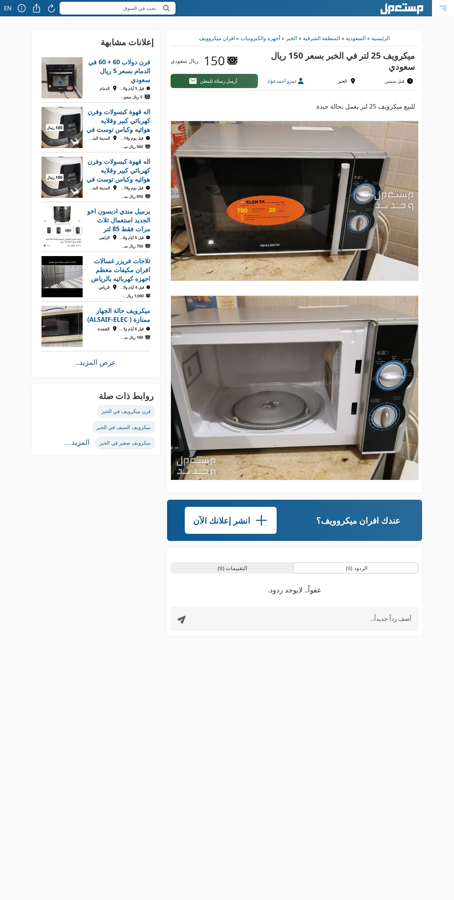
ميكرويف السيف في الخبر (123, 427)
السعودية (356, 38)
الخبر (291, 38)
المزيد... (77, 442)
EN (8, 8)
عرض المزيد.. (96, 362)
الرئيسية (380, 38)
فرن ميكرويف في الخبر (126, 411)
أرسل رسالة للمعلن (218, 81)
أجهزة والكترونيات (260, 38)
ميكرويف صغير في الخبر (125, 442)
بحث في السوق (139, 8)
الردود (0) (356, 567)
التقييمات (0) (232, 567)
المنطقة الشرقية (321, 38)
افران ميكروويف (217, 38)
